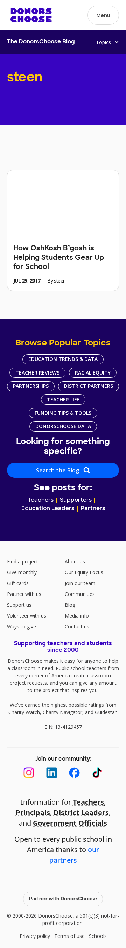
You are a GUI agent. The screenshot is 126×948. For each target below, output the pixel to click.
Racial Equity (93, 372)
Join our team (80, 583)
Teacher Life (63, 399)
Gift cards (18, 583)
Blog (70, 604)
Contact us (77, 626)
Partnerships (31, 386)
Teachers (41, 500)
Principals (33, 812)
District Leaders (81, 812)
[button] (103, 15)
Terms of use (69, 936)
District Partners (88, 386)
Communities (80, 594)
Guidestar (106, 712)
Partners (92, 509)
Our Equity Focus (84, 572)
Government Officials (70, 823)
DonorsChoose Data (63, 426)
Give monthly (22, 572)
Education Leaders (47, 509)
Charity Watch (24, 712)
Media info (77, 615)
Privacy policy (35, 936)
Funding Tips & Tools (63, 412)
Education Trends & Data (63, 359)
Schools (98, 936)
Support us (19, 604)
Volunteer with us (26, 615)
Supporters (76, 500)
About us (75, 561)
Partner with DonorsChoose (63, 899)
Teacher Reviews (37, 372)
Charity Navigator (62, 712)
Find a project (22, 561)
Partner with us (24, 594)
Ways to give (21, 626)
